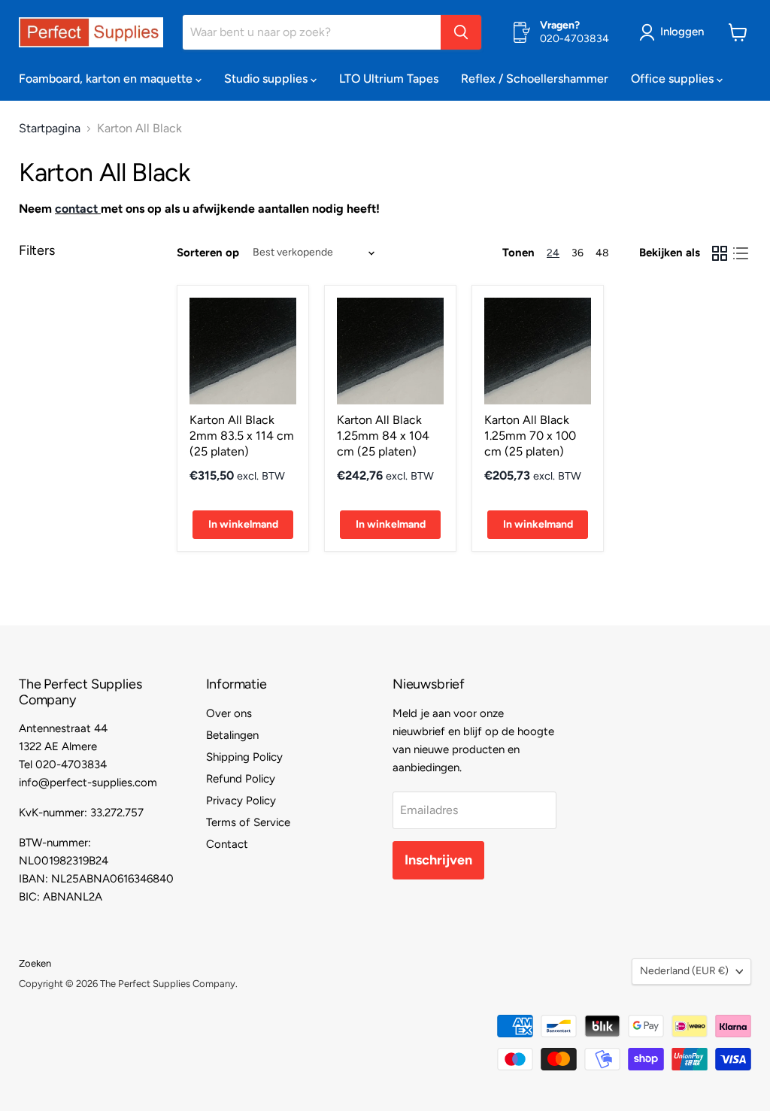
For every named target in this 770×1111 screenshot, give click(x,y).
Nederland (684, 970)
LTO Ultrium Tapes (388, 78)
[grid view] (719, 253)
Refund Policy (240, 779)
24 (553, 253)
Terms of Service (248, 822)
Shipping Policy (244, 757)
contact (76, 208)
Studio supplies (267, 78)
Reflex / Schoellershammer (534, 78)
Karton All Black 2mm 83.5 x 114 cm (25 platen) (241, 436)
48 (602, 253)
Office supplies (674, 78)
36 (577, 253)
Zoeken (35, 963)
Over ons (229, 713)
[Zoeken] (461, 32)
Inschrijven (438, 860)
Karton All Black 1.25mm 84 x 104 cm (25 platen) (383, 436)
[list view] (740, 253)
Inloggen (682, 31)
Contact (227, 844)
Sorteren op (208, 253)
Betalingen (232, 735)
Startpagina (49, 128)
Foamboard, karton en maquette (107, 78)
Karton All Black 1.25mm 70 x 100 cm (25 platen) (530, 436)
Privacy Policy (241, 800)
